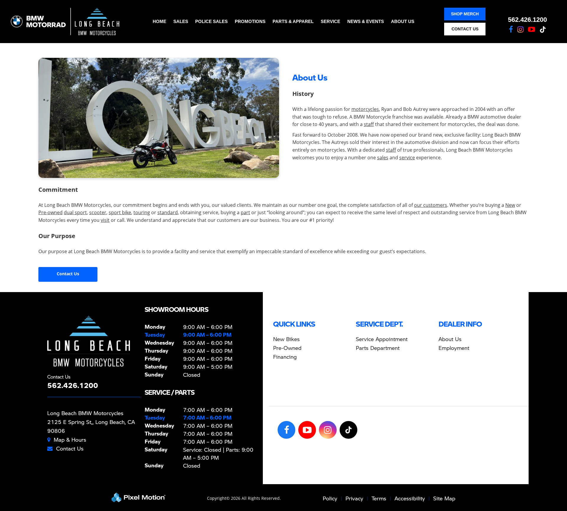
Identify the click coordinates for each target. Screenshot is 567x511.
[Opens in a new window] (511, 29)
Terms (379, 498)
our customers (430, 205)
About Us (402, 21)
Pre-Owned (287, 347)
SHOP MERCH (465, 14)
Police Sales (211, 21)
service (407, 157)
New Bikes (286, 339)
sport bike (120, 212)
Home (159, 21)
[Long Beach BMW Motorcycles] (88, 341)
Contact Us (68, 273)
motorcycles (365, 109)
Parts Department (378, 347)
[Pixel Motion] (138, 497)
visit (105, 220)
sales (382, 157)
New (510, 205)
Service (330, 21)
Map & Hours (70, 439)
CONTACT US (465, 29)
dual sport (75, 212)
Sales (180, 21)
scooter (97, 212)
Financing (285, 356)
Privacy (354, 498)
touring (141, 212)
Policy (330, 498)
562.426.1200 (527, 19)
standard (167, 212)
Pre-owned (50, 212)
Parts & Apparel (293, 21)
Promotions (250, 21)
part (245, 212)
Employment (454, 347)
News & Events (365, 21)
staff (369, 124)
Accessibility (410, 498)
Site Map (444, 498)
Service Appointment (382, 339)
